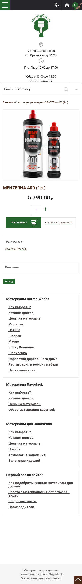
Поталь (14, 449)
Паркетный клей (21, 370)
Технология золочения (27, 455)
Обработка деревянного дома (32, 359)
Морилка (15, 324)
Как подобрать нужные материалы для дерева (40, 484)
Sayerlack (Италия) (16, 248)
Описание (12, 267)
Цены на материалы (24, 318)
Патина (14, 330)
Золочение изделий (24, 460)
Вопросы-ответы (22, 501)
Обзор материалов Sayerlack (31, 409)
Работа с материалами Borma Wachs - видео (39, 493)
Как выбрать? (19, 307)
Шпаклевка (17, 353)
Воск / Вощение (21, 347)
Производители (21, 507)
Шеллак (14, 336)
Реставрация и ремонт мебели (33, 364)
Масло (13, 341)
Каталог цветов (21, 313)
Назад (9, 281)
